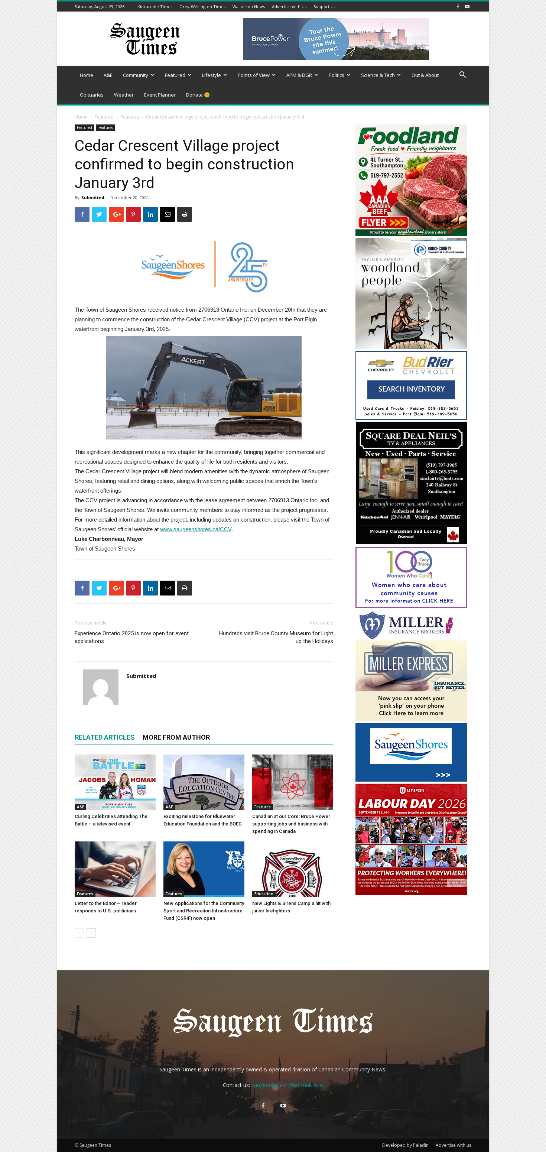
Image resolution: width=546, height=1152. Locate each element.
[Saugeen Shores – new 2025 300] (411, 779)
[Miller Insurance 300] (411, 719)
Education (263, 893)
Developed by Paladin (405, 1145)
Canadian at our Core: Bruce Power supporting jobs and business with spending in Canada (291, 824)
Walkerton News (249, 6)
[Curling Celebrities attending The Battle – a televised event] (115, 782)
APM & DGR (299, 75)
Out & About (425, 75)
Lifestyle (211, 75)
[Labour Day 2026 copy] (411, 892)
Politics (336, 75)
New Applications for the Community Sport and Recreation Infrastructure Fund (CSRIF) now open (203, 910)
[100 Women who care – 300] (411, 606)
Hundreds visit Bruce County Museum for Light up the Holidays (276, 637)
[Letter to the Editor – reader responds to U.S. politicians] (115, 869)
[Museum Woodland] (411, 347)
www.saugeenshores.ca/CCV (195, 529)
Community (135, 75)
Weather (124, 94)
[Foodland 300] (411, 233)
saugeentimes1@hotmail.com (287, 1084)
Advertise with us (453, 1145)
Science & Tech (378, 75)
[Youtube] (467, 6)
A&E (108, 75)
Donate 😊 (198, 94)
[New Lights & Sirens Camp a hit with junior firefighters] (292, 869)
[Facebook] (458, 6)
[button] (462, 75)
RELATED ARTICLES (105, 737)
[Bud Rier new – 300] (411, 417)
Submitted (92, 197)
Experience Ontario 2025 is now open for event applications (132, 637)
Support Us (324, 6)
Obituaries (92, 94)
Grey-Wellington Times (202, 6)
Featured (175, 75)
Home (86, 75)
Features (130, 117)
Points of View (254, 75)
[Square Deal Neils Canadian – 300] (411, 543)
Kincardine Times (154, 6)
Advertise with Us (289, 6)
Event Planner (160, 94)
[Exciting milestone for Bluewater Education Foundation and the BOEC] (203, 782)
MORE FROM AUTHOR (176, 737)
